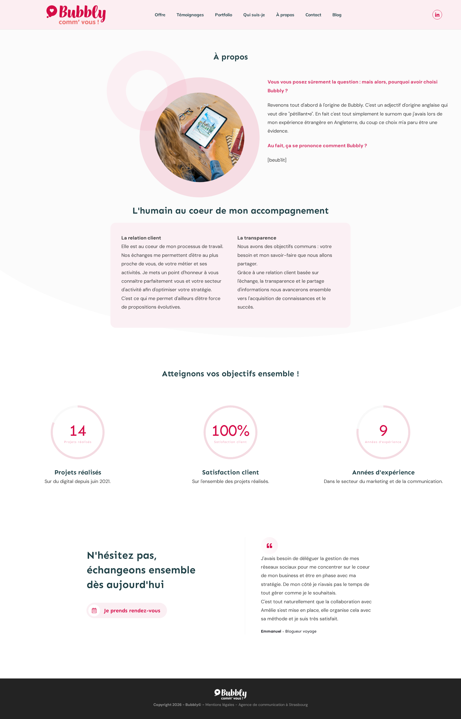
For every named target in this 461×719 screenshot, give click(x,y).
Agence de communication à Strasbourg (273, 704)
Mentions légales (219, 704)
